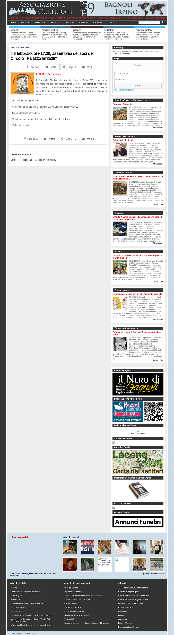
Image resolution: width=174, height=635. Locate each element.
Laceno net (122, 615)
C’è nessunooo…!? (72, 603)
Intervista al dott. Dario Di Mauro (77, 600)
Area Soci (69, 23)
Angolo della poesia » (125, 136)
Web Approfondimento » (126, 328)
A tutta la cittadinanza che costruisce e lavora (83, 596)
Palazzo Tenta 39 (125, 623)
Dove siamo (40, 23)
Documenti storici (18, 607)
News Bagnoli (16, 596)
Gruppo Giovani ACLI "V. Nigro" (131, 603)
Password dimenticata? (124, 90)
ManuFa (31, 633)
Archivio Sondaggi (122, 54)
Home (13, 23)
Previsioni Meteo (138, 433)
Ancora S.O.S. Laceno (73, 607)
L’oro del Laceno (71, 588)
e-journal (98, 23)
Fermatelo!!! (69, 619)
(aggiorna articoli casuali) (153, 574)
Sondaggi (83, 23)
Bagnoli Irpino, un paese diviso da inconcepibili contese (86, 623)
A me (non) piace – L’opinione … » (131, 100)
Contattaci (113, 23)
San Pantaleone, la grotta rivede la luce (26, 592)
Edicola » (119, 213)
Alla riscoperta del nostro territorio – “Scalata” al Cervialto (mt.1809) (30, 620)
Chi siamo (25, 23)
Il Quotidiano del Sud (126, 607)
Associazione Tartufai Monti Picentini (133, 588)
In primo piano (23, 48)
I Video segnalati (19, 537)
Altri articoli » (158, 128)
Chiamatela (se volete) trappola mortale (27, 603)
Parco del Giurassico (123, 104)
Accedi (138, 65)
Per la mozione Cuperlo (74, 611)
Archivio (55, 23)
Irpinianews (123, 611)
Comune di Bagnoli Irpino (128, 592)
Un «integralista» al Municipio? (76, 615)
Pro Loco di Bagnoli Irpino (128, 627)
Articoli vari (15, 600)
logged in (26, 160)
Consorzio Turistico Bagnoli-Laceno (133, 600)
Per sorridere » (122, 290)
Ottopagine (122, 619)
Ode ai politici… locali (123, 140)
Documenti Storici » (124, 172)
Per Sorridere (16, 611)
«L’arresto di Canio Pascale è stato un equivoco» (31, 625)
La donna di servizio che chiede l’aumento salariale (137, 294)
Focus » (118, 251)
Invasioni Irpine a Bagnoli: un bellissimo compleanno (32, 615)
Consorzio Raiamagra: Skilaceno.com (133, 596)
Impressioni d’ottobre (73, 592)
